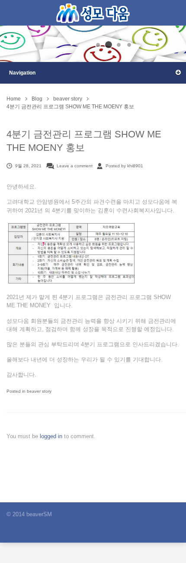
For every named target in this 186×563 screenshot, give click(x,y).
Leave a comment (75, 165)
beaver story (67, 99)
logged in (52, 436)
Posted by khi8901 (124, 165)
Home (13, 99)
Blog (37, 99)
